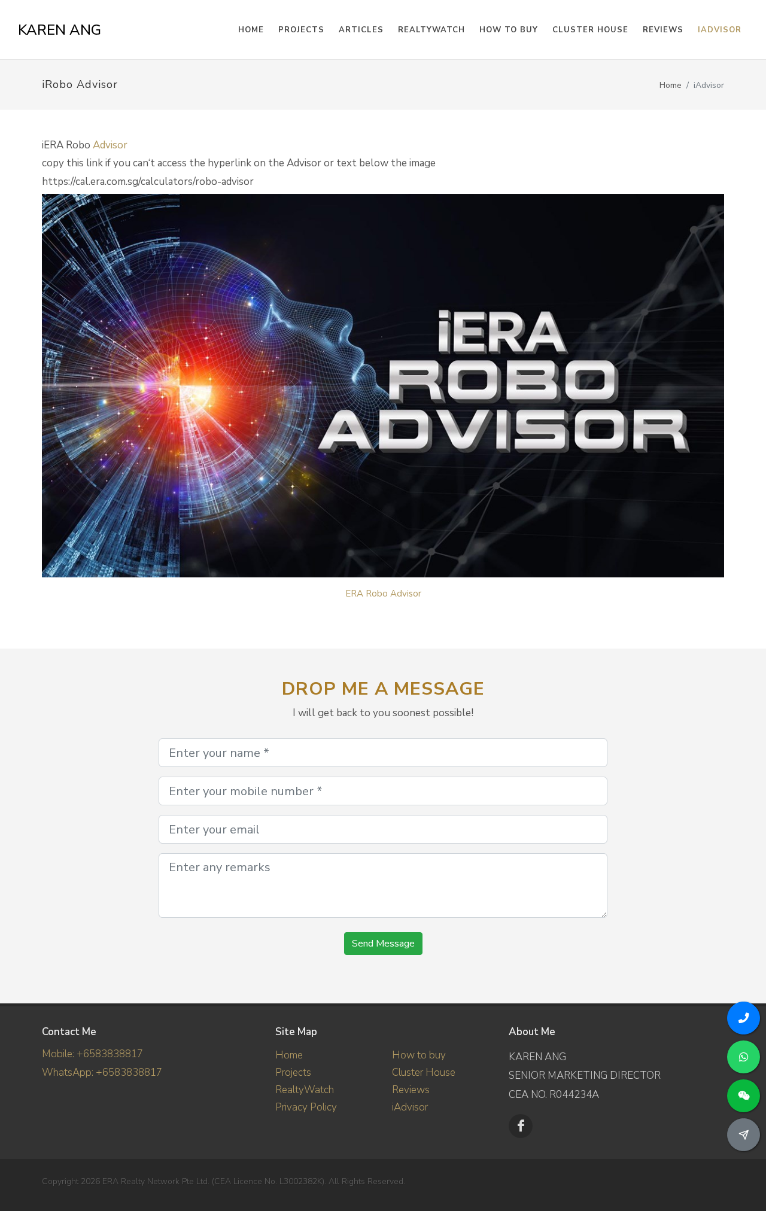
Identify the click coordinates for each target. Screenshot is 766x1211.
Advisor (110, 145)
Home (670, 85)
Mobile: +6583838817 (92, 1054)
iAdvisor (719, 30)
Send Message (383, 943)
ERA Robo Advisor (383, 594)
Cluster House (590, 30)
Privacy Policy (306, 1107)
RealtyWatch (431, 30)
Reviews (663, 30)
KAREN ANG (59, 29)
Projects (293, 1072)
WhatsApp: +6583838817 (102, 1072)
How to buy (508, 30)
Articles (361, 30)
